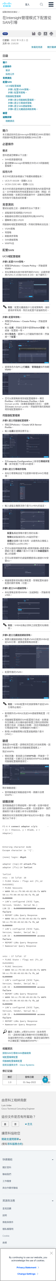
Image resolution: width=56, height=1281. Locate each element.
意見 (29, 1124)
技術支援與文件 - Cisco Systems (18, 1065)
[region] (28, 1264)
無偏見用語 (36, 47)
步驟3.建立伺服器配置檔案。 (22, 100)
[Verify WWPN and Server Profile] (25, 784)
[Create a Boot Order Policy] (25, 501)
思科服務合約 (14, 1144)
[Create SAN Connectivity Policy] (25, 619)
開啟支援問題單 (10, 1139)
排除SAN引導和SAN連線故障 (16, 1053)
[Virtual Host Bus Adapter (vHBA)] (25, 529)
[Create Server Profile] (25, 457)
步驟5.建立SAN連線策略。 (21, 106)
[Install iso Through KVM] (25, 576)
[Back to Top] (45, 1080)
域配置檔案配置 (10, 1057)
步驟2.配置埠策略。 (17, 92)
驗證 (5, 113)
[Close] (51, 1253)
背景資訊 (7, 78)
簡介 (5, 62)
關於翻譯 (51, 47)
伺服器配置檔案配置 (12, 1061)
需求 (8, 70)
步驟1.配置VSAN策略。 (19, 89)
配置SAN (7, 82)
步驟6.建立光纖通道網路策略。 (23, 109)
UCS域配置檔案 (13, 86)
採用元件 (10, 74)
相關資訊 (10, 121)
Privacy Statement (26, 1267)
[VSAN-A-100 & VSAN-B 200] (25, 301)
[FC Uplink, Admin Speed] (25, 394)
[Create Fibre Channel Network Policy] (25, 667)
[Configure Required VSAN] (25, 698)
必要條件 (7, 66)
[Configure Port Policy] (25, 362)
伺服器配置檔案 (13, 96)
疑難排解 (7, 117)
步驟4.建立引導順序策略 (20, 103)
